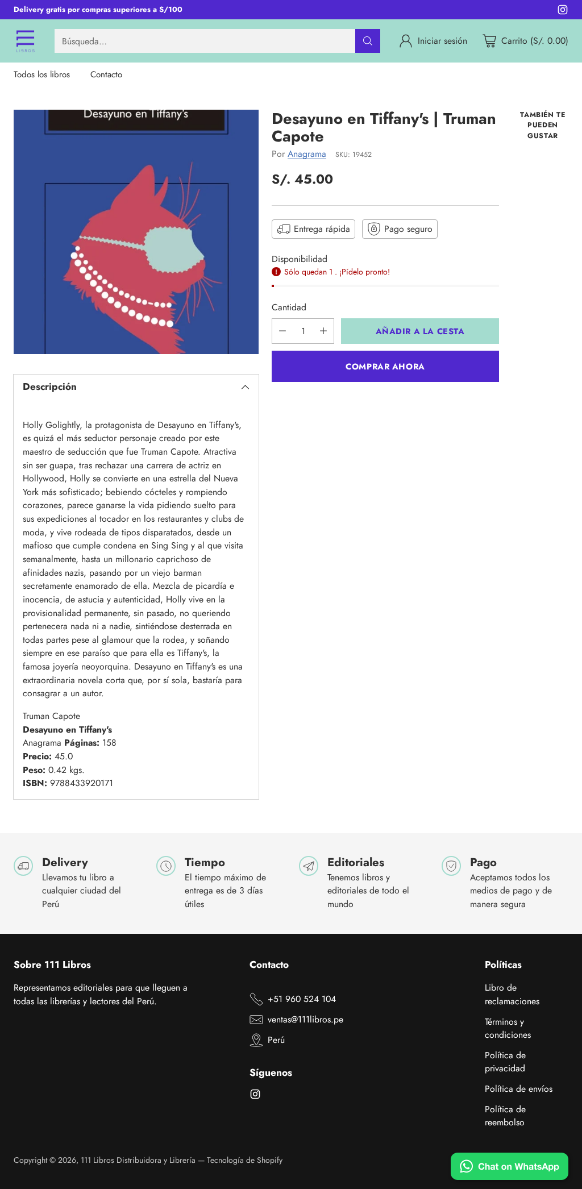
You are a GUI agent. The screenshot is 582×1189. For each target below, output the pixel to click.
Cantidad (289, 307)
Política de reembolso (505, 1116)
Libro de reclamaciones (512, 994)
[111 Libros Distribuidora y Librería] (25, 40)
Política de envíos (518, 1088)
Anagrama (307, 153)
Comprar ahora (385, 366)
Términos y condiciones (508, 1028)
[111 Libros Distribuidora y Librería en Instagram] (562, 11)
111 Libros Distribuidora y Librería (138, 1160)
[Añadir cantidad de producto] (323, 331)
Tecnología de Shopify (244, 1160)
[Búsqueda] (367, 41)
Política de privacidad (505, 1062)
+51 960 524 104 (302, 998)
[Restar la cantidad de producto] (282, 331)
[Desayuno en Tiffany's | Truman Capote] (136, 232)
